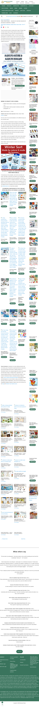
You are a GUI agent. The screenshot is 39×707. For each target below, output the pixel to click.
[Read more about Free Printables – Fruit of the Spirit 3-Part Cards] (20, 500)
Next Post (23, 538)
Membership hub (5, 186)
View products (22, 207)
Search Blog (31, 20)
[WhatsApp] (5, 27)
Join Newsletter (23, 659)
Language (12, 24)
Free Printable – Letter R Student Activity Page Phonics (19, 464)
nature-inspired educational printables (11, 377)
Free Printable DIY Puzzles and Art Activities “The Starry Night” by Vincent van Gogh (20, 475)
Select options (33, 126)
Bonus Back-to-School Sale (11, 16)
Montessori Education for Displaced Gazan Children (33, 498)
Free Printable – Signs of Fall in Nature (19, 492)
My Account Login (3, 666)
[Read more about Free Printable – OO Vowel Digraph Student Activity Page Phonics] (20, 433)
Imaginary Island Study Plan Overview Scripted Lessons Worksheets (18, 622)
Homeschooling (3, 24)
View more (20, 651)
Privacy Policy (12, 661)
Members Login (2, 663)
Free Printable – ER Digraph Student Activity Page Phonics (19, 520)
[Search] (36, 22)
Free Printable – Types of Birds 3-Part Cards (20, 454)
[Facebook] (1, 27)
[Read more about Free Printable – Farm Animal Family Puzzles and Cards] (7, 513)
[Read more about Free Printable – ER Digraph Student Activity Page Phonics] (20, 514)
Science (17, 24)
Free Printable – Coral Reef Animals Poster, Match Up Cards (7, 492)
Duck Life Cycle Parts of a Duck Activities (17, 640)
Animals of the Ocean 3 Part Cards (17, 627)
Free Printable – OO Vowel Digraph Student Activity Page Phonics (20, 440)
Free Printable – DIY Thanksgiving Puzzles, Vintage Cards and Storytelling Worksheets (7, 440)
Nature (15, 24)
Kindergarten (8, 24)
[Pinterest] (3, 27)
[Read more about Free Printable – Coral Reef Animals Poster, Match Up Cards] (7, 486)
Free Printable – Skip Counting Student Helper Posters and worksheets (6, 506)
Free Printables (3, 412)
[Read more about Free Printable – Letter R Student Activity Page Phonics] (20, 460)
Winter (20, 24)
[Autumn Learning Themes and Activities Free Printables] (33, 32)
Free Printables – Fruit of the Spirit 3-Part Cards (20, 505)
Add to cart (4, 206)
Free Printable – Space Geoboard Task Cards (6, 533)
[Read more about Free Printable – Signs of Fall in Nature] (20, 486)
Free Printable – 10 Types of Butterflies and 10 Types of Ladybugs (6, 425)
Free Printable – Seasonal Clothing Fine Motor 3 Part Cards (6, 465)
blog (3, 383)
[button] (27, 1)
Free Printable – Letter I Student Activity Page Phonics (6, 454)
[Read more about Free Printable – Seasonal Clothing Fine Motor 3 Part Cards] (7, 460)
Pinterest (21, 662)
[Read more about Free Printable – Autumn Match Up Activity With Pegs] (20, 419)
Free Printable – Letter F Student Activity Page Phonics (19, 411)
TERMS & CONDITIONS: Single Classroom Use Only (14, 664)
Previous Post (4, 538)
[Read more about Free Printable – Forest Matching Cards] (7, 473)
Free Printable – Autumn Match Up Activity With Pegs (19, 424)
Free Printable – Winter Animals (18, 533)
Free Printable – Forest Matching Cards (5, 479)
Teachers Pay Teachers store (11, 383)
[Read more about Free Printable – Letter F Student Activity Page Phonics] (20, 406)
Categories (31, 26)
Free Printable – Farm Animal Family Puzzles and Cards (7, 517)
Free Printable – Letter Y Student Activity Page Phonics (6, 409)
